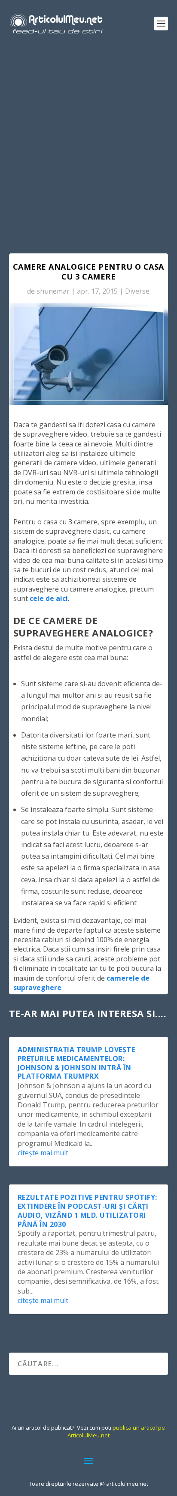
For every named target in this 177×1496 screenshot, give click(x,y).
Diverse (137, 291)
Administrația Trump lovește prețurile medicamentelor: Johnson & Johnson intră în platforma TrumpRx (76, 1063)
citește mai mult (43, 1152)
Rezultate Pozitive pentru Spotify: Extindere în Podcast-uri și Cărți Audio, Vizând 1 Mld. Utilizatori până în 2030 (87, 1210)
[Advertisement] (88, 139)
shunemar (53, 291)
